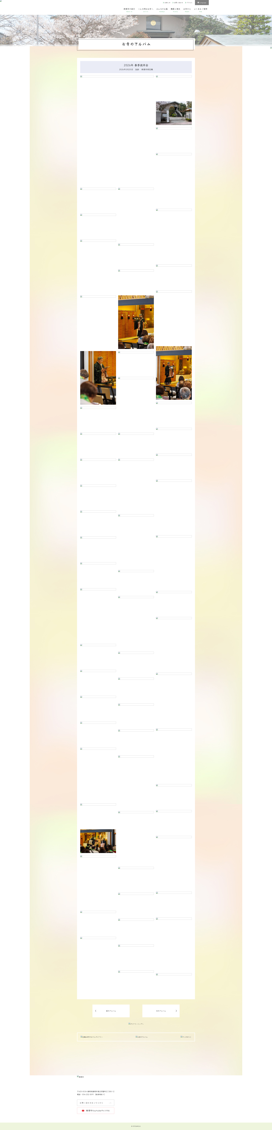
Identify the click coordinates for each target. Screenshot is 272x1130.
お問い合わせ (178, 2)
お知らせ (167, 2)
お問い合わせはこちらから (91, 1102)
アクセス (189, 2)
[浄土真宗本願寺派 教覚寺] (94, 8)
